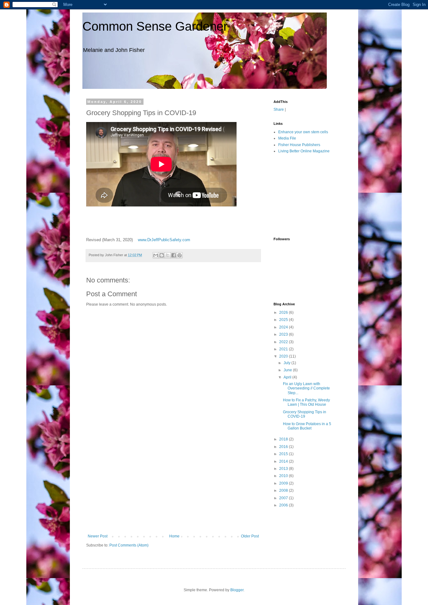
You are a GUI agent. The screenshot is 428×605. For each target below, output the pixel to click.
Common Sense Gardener (154, 26)
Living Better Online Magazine (304, 151)
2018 (284, 439)
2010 (284, 476)
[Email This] (156, 255)
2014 (284, 461)
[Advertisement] (173, 487)
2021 (284, 349)
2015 (284, 454)
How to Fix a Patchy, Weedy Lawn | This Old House (306, 402)
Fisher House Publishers (299, 145)
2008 (284, 490)
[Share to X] (167, 255)
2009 (284, 483)
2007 (284, 498)
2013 (284, 468)
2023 (284, 334)
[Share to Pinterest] (179, 255)
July (287, 363)
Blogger (236, 590)
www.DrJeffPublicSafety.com (164, 239)
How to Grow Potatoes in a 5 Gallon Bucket (307, 426)
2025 (284, 320)
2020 (284, 356)
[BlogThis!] (162, 255)
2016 (284, 447)
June (288, 370)
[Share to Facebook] (173, 255)
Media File (287, 138)
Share (279, 109)
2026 (284, 312)
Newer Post (97, 536)
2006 (284, 505)
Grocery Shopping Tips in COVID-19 (304, 414)
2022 (284, 342)
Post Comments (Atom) (129, 545)
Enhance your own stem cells (303, 132)
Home (174, 536)
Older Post (250, 536)
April (288, 377)
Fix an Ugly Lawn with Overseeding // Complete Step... (306, 388)
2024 (284, 327)
